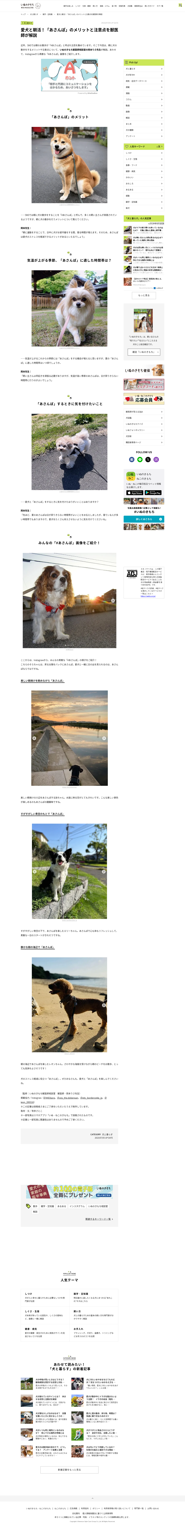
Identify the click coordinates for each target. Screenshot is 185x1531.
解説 (35, 1211)
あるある (61, 1206)
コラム (129, 99)
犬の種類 (129, 130)
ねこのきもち (60, 1508)
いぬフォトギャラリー (135, 430)
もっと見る (144, 295)
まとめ (129, 123)
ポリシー (96, 1508)
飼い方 (95, 6)
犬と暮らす (34, 14)
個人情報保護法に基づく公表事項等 (97, 1513)
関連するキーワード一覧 (98, 1219)
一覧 (158, 146)
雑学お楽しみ (68, 6)
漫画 (128, 93)
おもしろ (129, 183)
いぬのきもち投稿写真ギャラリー (69, 204)
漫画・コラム (105, 6)
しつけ (77, 6)
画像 (128, 111)
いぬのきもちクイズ (134, 424)
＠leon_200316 (69, 1054)
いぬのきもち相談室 (98, 1206)
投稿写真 (122, 6)
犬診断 (129, 436)
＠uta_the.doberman (69, 787)
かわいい (129, 177)
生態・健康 (86, 6)
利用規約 (85, 1508)
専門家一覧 (139, 1508)
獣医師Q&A (138, 6)
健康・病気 (130, 171)
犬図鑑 (129, 6)
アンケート (130, 136)
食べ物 (114, 6)
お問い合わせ (153, 1508)
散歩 (35, 1206)
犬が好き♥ (130, 74)
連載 (128, 87)
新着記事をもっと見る (69, 1469)
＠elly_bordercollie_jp (69, 920)
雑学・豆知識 (47, 14)
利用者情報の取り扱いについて (117, 1508)
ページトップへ (92, 1498)
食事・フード (131, 165)
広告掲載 (73, 1508)
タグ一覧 (160, 6)
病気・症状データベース (136, 81)
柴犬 (128, 208)
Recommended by (146, 288)
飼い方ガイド (150, 6)
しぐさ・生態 (131, 159)
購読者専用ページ (133, 442)
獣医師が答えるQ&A (134, 411)
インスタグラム (77, 1206)
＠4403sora (69, 649)
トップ (23, 14)
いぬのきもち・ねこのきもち (38, 1508)
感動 (128, 195)
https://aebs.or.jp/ (148, 596)
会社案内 (76, 1513)
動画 (128, 105)
